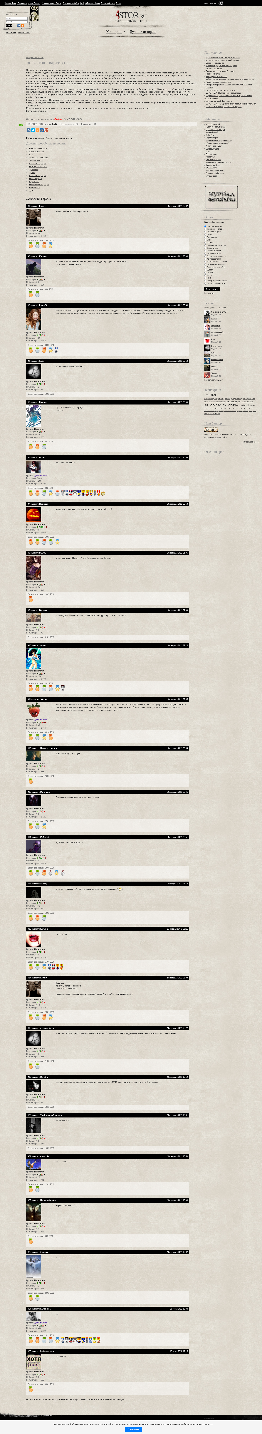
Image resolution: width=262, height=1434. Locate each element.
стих (234, 411)
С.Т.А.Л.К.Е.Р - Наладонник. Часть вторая (223, 93)
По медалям (209, 308)
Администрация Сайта (51, 3)
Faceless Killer (217, 360)
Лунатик (209, 87)
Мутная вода (211, 176)
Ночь (217, 401)
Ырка (208, 151)
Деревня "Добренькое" (215, 173)
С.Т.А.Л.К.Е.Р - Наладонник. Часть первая (224, 107)
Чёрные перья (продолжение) (219, 140)
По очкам (222, 308)
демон (217, 408)
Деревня (227, 399)
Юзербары (22, 3)
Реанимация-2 (35, 179)
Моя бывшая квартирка (39, 185)
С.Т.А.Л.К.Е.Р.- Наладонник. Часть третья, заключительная (231, 104)
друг (226, 408)
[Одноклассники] (37, 130)
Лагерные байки (213, 251)
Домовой (237, 399)
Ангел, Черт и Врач (214, 146)
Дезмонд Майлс (218, 332)
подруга (218, 411)
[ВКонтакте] (28, 130)
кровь (251, 408)
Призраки (229, 401)
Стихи (209, 234)
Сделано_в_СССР (219, 312)
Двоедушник (211, 154)
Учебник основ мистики (216, 262)
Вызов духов (212, 248)
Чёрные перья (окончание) (217, 143)
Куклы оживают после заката (218, 82)
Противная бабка (213, 160)
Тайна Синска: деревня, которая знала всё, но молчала (230, 79)
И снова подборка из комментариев (221, 66)
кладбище (241, 408)
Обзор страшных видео (216, 281)
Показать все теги (212, 414)
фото (254, 411)
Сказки (209, 273)
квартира (59, 138)
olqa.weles (215, 326)
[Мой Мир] (42, 130)
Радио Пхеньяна (213, 74)
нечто (212, 411)
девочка (212, 408)
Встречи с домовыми (215, 63)
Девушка (220, 399)
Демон (32, 173)
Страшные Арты (213, 253)
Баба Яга (210, 135)
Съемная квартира (37, 163)
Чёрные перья (212, 138)
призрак (68, 138)
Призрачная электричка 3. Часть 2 (220, 71)
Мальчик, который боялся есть (219, 101)
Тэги (206, 394)
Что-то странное (36, 151)
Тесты (209, 275)
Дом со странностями (38, 157)
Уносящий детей (213, 124)
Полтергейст (34, 188)
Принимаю (133, 1429)
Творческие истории (215, 229)
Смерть (236, 401)
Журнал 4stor (10, 3)
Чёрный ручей (212, 132)
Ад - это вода (211, 168)
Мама (206, 401)
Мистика (212, 401)
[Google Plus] (46, 130)
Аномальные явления (216, 256)
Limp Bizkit (52, 124)
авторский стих (241, 405)
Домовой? (33, 170)
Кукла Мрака (216, 346)
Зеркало (50, 138)
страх (239, 411)
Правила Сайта (108, 3)
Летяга (214, 319)
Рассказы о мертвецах (215, 170)
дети (222, 408)
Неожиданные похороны (216, 77)
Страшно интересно (215, 264)
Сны (208, 240)
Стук (31, 154)
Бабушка (207, 399)
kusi (213, 353)
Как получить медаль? (213, 380)
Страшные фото (213, 232)
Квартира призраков (38, 167)
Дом (31, 191)
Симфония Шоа (213, 165)
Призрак (222, 401)
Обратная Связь (92, 3)
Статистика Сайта (71, 3)
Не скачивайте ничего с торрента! (220, 90)
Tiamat (214, 373)
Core (213, 339)
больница (251, 405)
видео (206, 408)
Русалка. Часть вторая (215, 130)
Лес (253, 399)
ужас (250, 411)
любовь (207, 411)
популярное (225, 411)
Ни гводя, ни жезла (214, 68)
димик (213, 366)
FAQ (82, 3)
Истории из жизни (35, 57)
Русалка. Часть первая (215, 127)
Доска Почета (34, 3)
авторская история (220, 404)
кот (247, 408)
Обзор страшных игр (215, 283)
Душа (243, 399)
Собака (243, 401)
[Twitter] (33, 130)
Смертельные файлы (215, 267)
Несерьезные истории (216, 245)
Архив (213, 394)
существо (244, 411)
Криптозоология (213, 259)
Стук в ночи (34, 182)
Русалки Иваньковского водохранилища (223, 57)
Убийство (249, 401)
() (41, 230)
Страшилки (211, 237)
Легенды (210, 243)
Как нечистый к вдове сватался (219, 162)
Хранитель (210, 157)
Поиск (118, 3)
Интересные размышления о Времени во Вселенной (229, 85)
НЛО (208, 278)
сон (231, 411)
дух (229, 408)
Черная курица (212, 149)
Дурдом (209, 270)
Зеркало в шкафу (36, 160)
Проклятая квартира (38, 148)
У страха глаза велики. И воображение (222, 60)
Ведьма (214, 399)
